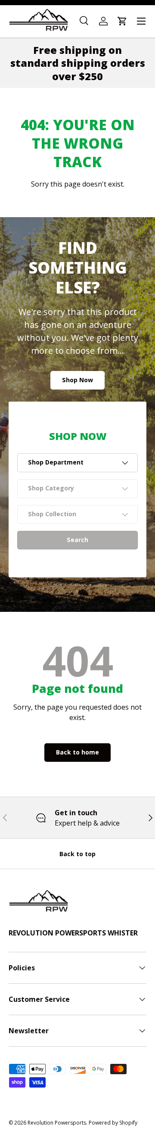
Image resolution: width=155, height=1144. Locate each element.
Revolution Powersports (57, 1122)
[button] (122, 21)
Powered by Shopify (113, 1122)
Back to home (77, 752)
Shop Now (77, 380)
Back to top (77, 854)
